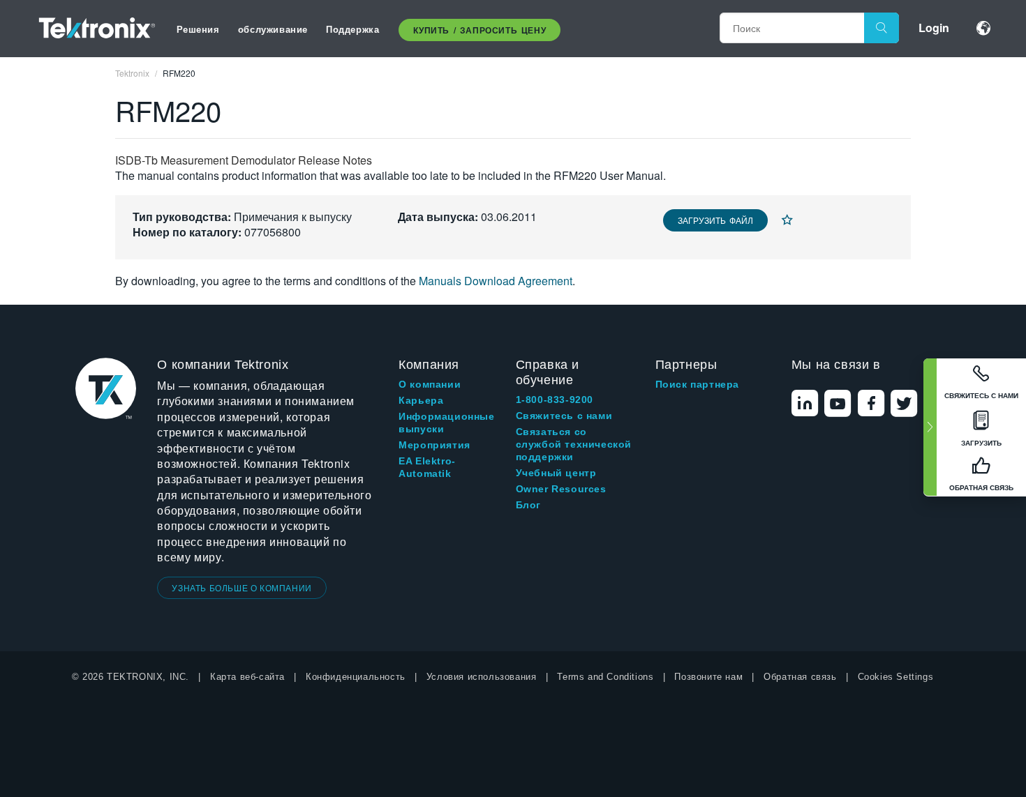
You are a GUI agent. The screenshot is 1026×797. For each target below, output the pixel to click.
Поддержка (352, 29)
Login (934, 28)
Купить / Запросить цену (479, 30)
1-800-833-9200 (554, 399)
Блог (528, 504)
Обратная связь (800, 676)
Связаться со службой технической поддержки (574, 444)
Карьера (421, 400)
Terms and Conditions (605, 676)
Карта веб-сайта (247, 676)
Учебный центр (556, 472)
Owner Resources (561, 488)
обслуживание (273, 29)
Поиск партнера (697, 384)
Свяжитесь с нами (564, 415)
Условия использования (481, 676)
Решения (198, 29)
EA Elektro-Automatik (427, 467)
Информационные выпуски (446, 422)
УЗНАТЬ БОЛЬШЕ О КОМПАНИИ (241, 587)
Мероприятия (434, 444)
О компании (430, 384)
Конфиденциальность (356, 676)
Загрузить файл (715, 220)
